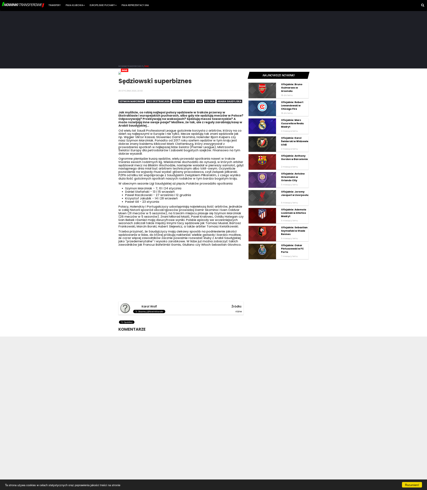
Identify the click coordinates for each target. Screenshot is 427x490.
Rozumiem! (412, 485)
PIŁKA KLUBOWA (74, 5)
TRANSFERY (54, 5)
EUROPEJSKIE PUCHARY (102, 5)
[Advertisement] (213, 36)
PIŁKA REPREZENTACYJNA (135, 5)
